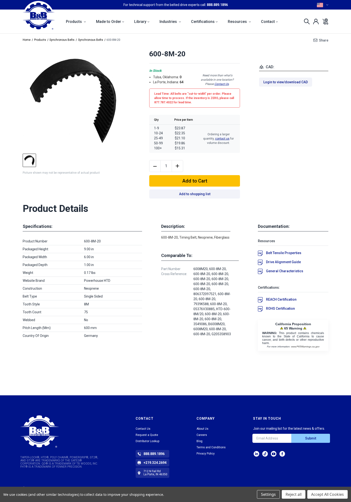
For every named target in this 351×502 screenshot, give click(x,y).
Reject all (294, 494)
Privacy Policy (206, 453)
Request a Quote (147, 435)
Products (74, 21)
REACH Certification (281, 299)
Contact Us (221, 84)
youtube (273, 453)
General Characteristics (284, 271)
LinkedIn (256, 453)
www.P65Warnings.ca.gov (305, 346)
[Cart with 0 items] (323, 21)
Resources (238, 21)
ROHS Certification (280, 308)
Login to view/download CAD (285, 82)
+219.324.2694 (155, 463)
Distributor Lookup (147, 441)
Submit (310, 438)
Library (140, 21)
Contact (268, 21)
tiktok (265, 453)
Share (323, 40)
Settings (268, 494)
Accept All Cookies (327, 494)
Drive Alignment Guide (283, 262)
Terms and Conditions (211, 447)
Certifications (203, 21)
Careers (202, 435)
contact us (222, 138)
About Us (202, 428)
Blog (199, 441)
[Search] (305, 21)
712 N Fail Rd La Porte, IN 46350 (155, 473)
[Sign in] (314, 21)
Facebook (282, 453)
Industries (169, 21)
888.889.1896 (217, 5)
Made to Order (108, 21)
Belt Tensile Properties (283, 253)
